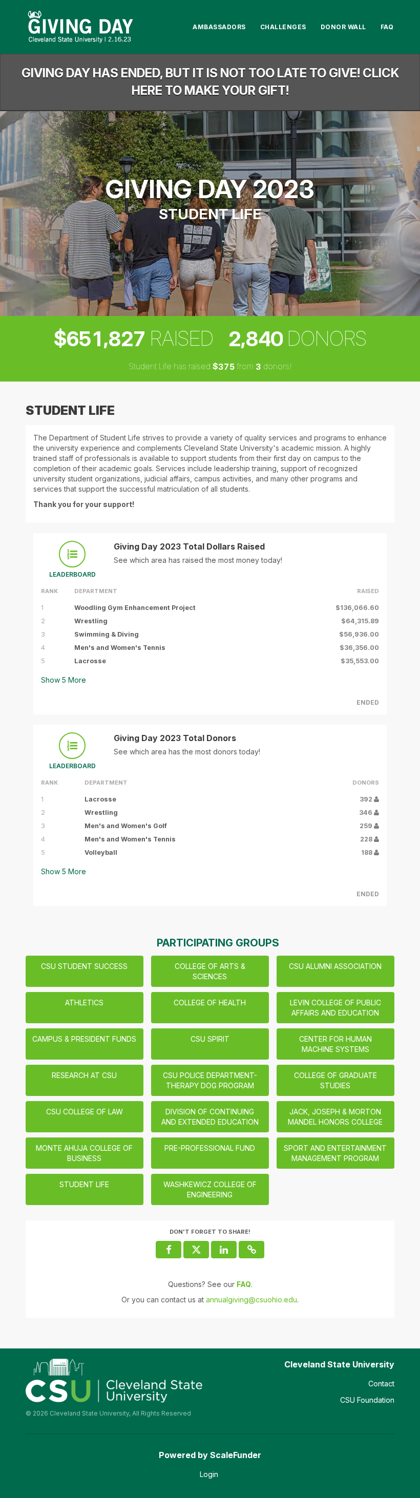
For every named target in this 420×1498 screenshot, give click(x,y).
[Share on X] (196, 1249)
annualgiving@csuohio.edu (251, 1299)
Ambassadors (219, 27)
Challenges (283, 27)
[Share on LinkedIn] (224, 1249)
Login (209, 1474)
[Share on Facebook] (168, 1249)
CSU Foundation (367, 1400)
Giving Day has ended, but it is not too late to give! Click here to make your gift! (210, 82)
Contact (381, 1383)
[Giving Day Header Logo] (80, 27)
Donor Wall (343, 27)
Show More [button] (63, 680)
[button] (251, 1249)
